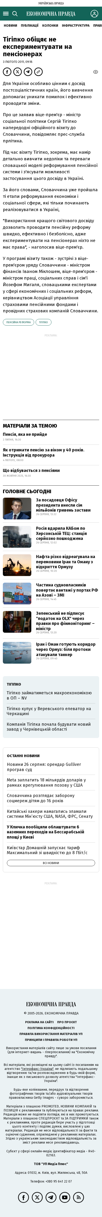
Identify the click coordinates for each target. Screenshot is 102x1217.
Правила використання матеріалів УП (51, 1034)
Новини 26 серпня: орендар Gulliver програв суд (44, 767)
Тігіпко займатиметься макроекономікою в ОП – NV (49, 695)
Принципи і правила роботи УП (51, 1040)
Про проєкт (67, 1022)
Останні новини (23, 756)
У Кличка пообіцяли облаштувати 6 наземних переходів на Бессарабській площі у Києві (45, 832)
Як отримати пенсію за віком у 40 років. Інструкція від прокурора (43, 452)
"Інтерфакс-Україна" (37, 1069)
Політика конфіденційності (51, 1028)
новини (10, 26)
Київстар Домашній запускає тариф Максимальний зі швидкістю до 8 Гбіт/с (47, 850)
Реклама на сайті (39, 1022)
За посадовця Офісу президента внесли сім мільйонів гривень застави (63, 505)
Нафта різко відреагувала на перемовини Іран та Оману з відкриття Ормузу (65, 561)
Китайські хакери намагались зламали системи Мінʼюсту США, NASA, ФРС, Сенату (50, 814)
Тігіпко (43, 322)
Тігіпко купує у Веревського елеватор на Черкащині (49, 711)
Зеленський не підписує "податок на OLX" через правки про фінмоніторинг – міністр (65, 621)
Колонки (50, 26)
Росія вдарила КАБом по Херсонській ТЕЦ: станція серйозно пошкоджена (61, 533)
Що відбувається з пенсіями (31, 470)
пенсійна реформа (18, 322)
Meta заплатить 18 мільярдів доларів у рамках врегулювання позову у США (46, 782)
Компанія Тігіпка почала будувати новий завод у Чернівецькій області (49, 727)
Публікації (29, 26)
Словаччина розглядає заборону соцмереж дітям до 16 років (40, 798)
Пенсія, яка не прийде (25, 434)
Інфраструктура (75, 26)
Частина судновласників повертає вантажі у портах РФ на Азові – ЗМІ (67, 590)
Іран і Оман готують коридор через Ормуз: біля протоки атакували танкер (66, 649)
